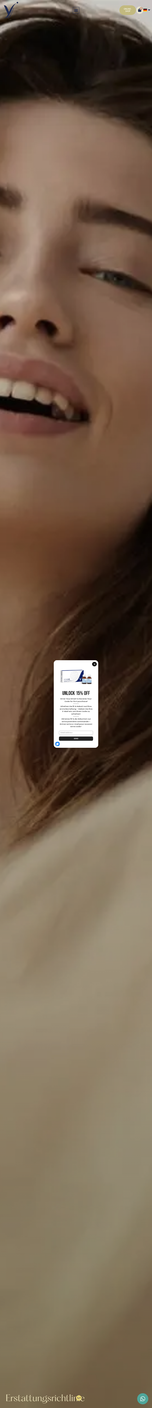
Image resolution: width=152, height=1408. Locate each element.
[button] (76, 10)
